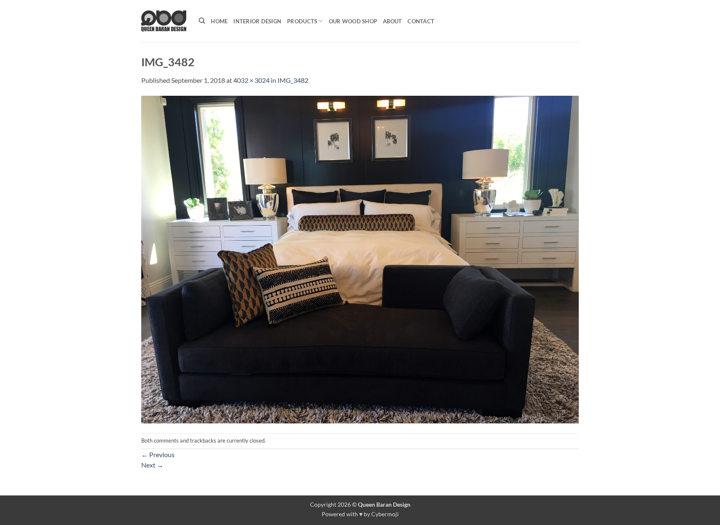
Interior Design (257, 21)
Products (302, 21)
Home (219, 21)
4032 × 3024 (251, 80)
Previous (158, 454)
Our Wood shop (353, 21)
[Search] (202, 21)
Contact (421, 21)
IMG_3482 (293, 80)
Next (152, 465)
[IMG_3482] (360, 258)
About (392, 21)
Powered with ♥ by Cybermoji (360, 514)
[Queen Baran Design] (163, 20)
